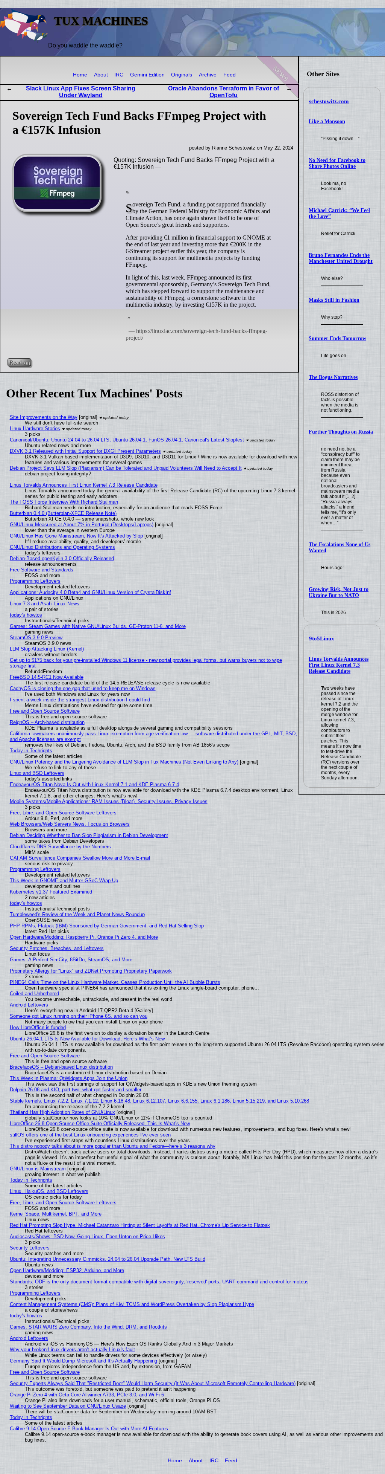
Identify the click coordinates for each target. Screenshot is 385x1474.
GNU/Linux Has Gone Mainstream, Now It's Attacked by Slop (76, 536)
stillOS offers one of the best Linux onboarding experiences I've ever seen (90, 1135)
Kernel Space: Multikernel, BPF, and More (56, 1214)
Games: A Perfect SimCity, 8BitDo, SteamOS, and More (71, 959)
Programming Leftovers (35, 581)
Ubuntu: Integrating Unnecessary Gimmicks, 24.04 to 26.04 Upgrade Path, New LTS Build (107, 1259)
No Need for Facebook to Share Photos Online (337, 163)
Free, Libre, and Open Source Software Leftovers (63, 813)
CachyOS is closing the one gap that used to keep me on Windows (83, 688)
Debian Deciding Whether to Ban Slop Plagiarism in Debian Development (89, 835)
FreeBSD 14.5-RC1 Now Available (46, 677)
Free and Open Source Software (45, 711)
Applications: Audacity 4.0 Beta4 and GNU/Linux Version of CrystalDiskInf (90, 592)
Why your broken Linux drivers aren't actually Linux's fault (72, 1349)
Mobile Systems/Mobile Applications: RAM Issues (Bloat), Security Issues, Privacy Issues (109, 801)
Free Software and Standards (41, 570)
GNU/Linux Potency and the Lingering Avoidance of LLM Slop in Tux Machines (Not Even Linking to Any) (124, 762)
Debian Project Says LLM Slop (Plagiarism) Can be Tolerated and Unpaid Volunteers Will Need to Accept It (126, 468)
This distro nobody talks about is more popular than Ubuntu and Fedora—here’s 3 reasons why (112, 1146)
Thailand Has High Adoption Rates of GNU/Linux (62, 1112)
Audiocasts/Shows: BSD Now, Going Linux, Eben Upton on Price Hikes (87, 1236)
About (101, 75)
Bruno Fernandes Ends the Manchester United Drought (341, 258)
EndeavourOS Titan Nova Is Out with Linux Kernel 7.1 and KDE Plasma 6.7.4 (94, 784)
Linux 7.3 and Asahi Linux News (44, 603)
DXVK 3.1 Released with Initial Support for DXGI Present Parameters (85, 451)
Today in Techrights (31, 750)
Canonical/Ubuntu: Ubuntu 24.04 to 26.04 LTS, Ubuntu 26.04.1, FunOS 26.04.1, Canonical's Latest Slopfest (127, 440)
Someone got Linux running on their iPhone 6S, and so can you (78, 1016)
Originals (181, 75)
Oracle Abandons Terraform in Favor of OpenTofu (223, 91)
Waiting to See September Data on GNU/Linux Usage (68, 1406)
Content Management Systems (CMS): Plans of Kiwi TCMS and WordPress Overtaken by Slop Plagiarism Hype (132, 1304)
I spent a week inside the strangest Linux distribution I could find (80, 700)
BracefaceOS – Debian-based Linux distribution (61, 1067)
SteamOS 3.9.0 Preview (36, 637)
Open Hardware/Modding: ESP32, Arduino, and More (67, 1270)
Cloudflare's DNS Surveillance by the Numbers (60, 846)
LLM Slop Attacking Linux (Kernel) (47, 649)
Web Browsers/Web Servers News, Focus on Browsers (70, 824)
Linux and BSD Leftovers (37, 773)
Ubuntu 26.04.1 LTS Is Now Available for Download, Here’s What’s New (87, 1039)
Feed (229, 75)
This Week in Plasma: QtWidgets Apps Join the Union (68, 1078)
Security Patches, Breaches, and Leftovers (57, 948)
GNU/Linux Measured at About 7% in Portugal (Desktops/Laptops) (81, 524)
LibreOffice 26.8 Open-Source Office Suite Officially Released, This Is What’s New (100, 1123)
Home (80, 75)
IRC (118, 75)
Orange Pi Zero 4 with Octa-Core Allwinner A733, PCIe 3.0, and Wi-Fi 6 (87, 1395)
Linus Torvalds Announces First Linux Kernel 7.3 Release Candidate (338, 665)
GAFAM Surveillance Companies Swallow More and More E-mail (80, 858)
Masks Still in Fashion (334, 300)
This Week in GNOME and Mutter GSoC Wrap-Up (64, 880)
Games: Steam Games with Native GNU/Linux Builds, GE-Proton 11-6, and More (98, 626)
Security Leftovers (30, 1248)
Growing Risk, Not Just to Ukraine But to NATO (338, 592)
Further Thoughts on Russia (341, 432)
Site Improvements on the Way (43, 417)
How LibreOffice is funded (38, 1027)
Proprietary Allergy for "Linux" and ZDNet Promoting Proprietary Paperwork (91, 971)
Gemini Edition (147, 75)
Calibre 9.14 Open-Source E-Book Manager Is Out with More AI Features (89, 1428)
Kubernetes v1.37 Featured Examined (51, 892)
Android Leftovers (29, 1005)
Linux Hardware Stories (35, 428)
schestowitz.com (329, 101)
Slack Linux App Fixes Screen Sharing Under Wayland (80, 91)
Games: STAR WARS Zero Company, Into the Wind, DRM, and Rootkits (88, 1327)
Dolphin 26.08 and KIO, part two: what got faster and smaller (75, 1089)
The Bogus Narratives (333, 377)
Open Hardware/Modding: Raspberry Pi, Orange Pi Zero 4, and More (84, 937)
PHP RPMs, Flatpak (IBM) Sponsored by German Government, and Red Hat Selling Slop (107, 926)
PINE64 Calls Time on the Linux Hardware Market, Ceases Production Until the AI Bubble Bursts (115, 982)
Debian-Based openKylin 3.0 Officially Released (62, 558)
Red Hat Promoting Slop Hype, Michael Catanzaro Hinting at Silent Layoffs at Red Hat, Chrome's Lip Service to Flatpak (140, 1225)
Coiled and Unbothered (34, 993)
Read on (19, 362)
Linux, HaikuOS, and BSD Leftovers (49, 1191)
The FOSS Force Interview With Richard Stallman (64, 502)
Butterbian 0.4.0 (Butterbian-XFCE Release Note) (63, 513)
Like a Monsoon (327, 121)
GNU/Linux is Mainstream (38, 1169)
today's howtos (26, 615)
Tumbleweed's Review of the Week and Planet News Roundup (77, 914)
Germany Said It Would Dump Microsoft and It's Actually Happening (83, 1361)
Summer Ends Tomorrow (337, 338)
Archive (208, 75)
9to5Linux (321, 638)
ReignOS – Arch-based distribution (47, 722)
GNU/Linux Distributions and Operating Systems (62, 547)
